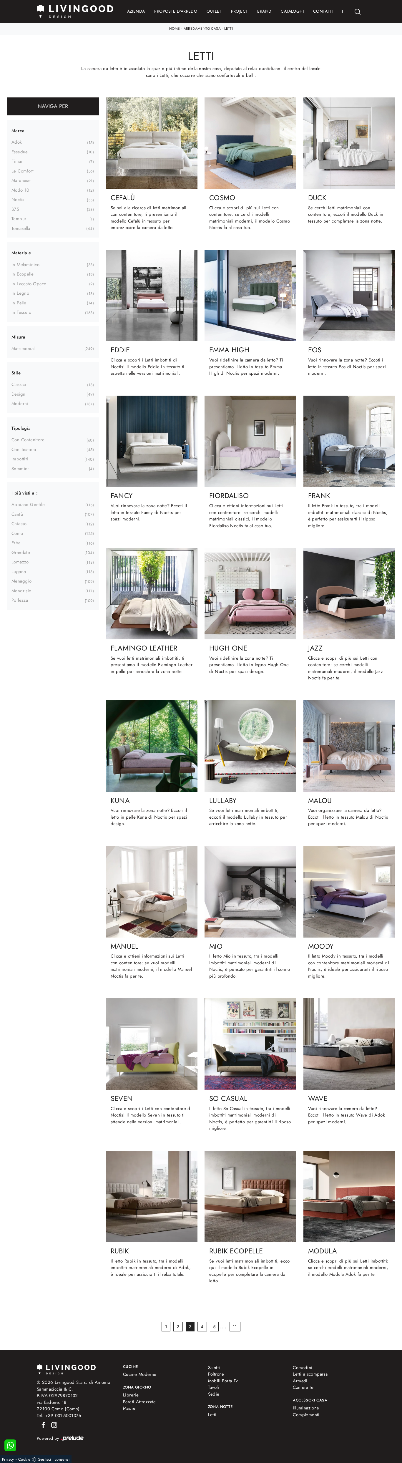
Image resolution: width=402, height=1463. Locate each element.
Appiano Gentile (28, 504)
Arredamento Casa (202, 28)
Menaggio (21, 581)
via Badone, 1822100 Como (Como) (58, 1405)
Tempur (18, 218)
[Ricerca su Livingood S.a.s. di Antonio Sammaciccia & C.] (357, 11)
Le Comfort (22, 171)
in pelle (18, 303)
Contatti (323, 11)
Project (239, 11)
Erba (16, 543)
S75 (15, 209)
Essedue (19, 152)
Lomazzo (20, 562)
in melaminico (25, 264)
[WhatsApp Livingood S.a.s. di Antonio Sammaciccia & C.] (10, 1445)
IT (343, 11)
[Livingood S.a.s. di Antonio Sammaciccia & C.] (66, 1368)
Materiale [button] (21, 253)
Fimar (17, 161)
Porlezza (19, 600)
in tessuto (21, 312)
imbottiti (19, 459)
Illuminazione (306, 1408)
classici (18, 384)
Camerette (303, 1387)
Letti (228, 28)
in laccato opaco (28, 284)
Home (174, 28)
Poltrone (216, 1374)
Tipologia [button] (21, 428)
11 (235, 1326)
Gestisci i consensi (53, 1459)
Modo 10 (20, 190)
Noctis (17, 199)
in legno (20, 293)
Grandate (20, 552)
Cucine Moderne (140, 1374)
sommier (20, 468)
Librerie (131, 1395)
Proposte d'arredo (175, 11)
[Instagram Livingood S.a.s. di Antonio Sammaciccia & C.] (52, 1424)
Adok (16, 142)
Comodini (302, 1367)
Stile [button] (16, 373)
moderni (19, 403)
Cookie (24, 1459)
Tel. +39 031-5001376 (59, 1415)
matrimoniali (23, 348)
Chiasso (19, 523)
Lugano (18, 571)
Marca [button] (17, 130)
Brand (264, 11)
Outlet (214, 11)
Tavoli (213, 1387)
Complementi (306, 1414)
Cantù (17, 514)
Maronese (21, 180)
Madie (129, 1408)
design (18, 394)
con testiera (23, 449)
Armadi (300, 1381)
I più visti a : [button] (24, 493)
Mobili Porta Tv (223, 1381)
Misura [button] (18, 337)
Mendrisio (21, 591)
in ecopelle (22, 274)
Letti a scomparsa (310, 1374)
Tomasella (20, 228)
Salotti (214, 1367)
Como (17, 533)
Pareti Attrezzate (139, 1402)
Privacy (8, 1459)
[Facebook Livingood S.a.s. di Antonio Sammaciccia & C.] (42, 1424)
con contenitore (27, 440)
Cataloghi (292, 11)
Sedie (214, 1394)
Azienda (136, 11)
